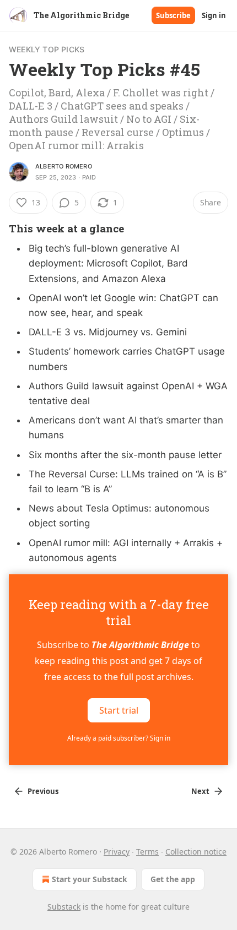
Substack (63, 906)
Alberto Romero (63, 166)
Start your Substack (89, 879)
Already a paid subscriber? (118, 738)
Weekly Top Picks (46, 49)
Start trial (118, 710)
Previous (43, 791)
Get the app (172, 879)
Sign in (214, 15)
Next (200, 791)
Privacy (117, 851)
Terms (147, 851)
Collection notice (196, 851)
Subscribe (173, 15)
